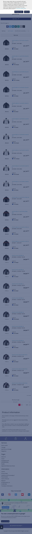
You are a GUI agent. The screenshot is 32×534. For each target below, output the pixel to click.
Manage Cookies (18, 11)
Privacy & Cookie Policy (21, 8)
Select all (27, 11)
